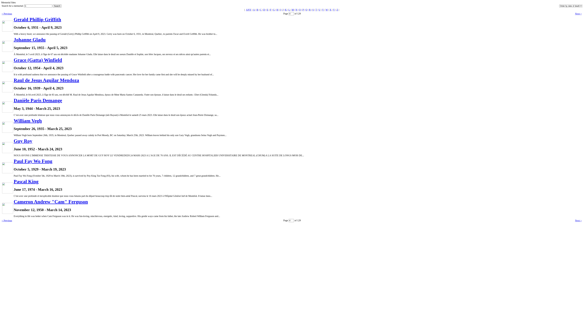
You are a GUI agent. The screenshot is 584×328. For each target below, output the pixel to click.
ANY (248, 10)
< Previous (7, 13)
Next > (578, 13)
